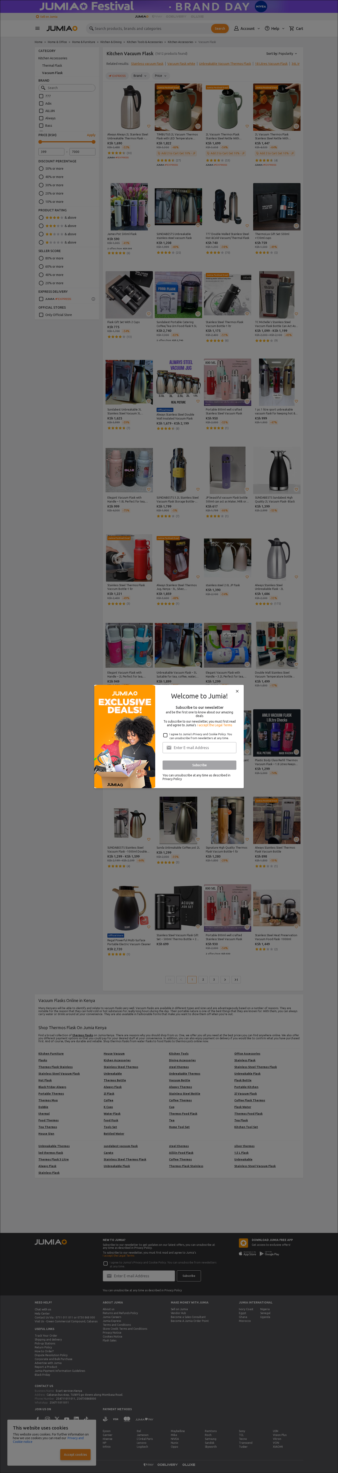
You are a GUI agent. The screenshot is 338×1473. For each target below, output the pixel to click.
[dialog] (169, 736)
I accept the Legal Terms (215, 725)
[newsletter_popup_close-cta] (237, 691)
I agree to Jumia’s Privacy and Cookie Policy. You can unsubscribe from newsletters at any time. (200, 736)
